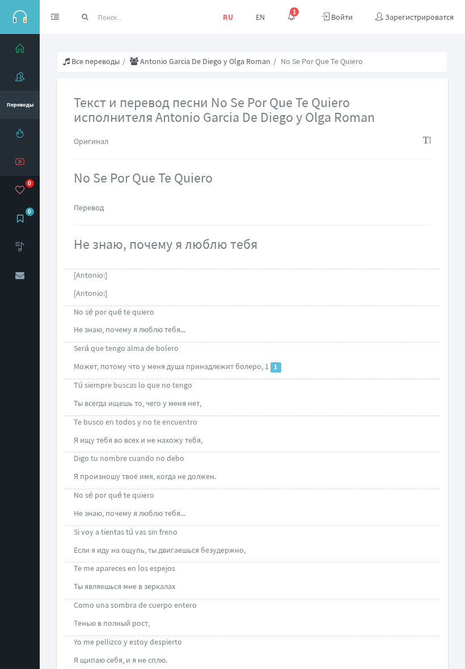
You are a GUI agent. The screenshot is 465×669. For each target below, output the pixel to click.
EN (260, 17)
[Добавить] (20, 246)
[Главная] (20, 48)
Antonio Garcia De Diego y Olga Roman (204, 61)
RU (228, 17)
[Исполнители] (20, 76)
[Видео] (20, 161)
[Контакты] (20, 275)
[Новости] (20, 133)
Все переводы (95, 61)
